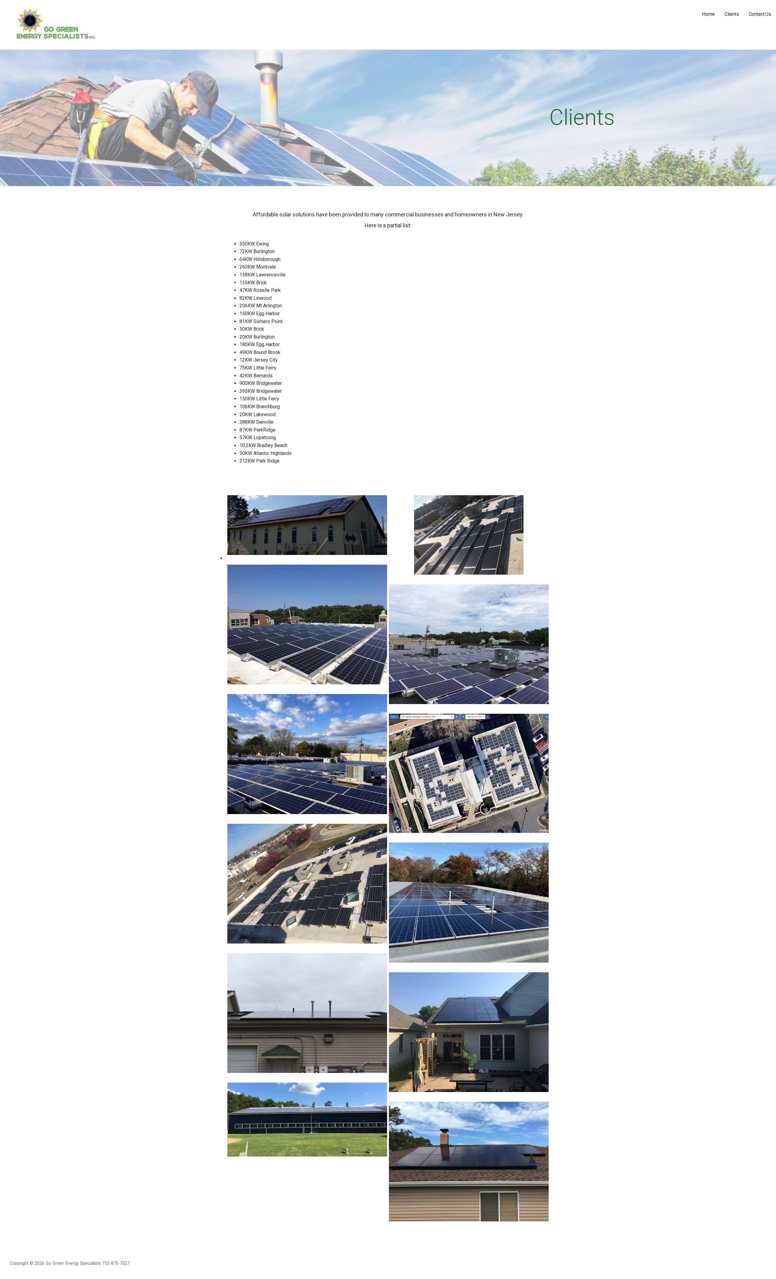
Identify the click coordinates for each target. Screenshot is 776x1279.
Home (708, 14)
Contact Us (760, 14)
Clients (731, 14)
